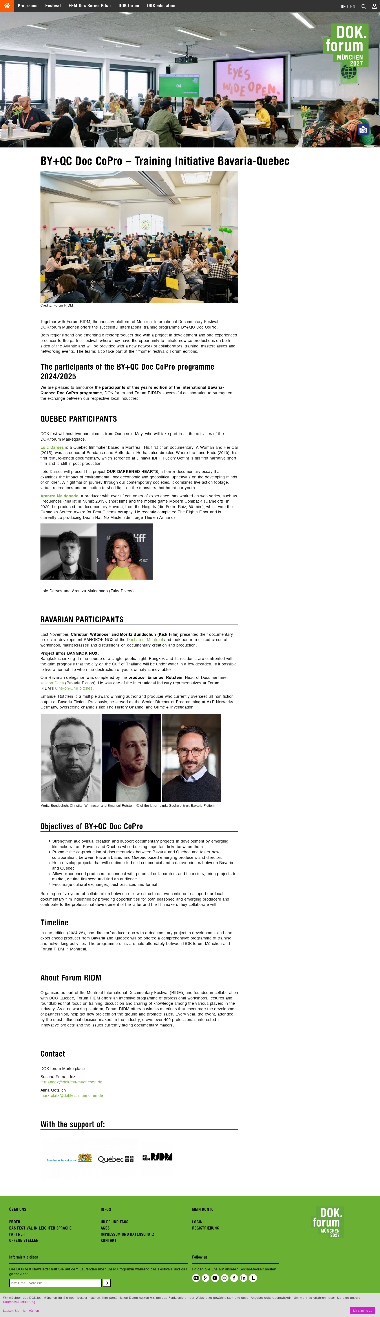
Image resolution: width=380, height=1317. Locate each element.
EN (352, 6)
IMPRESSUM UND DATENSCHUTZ (128, 1234)
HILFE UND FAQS (114, 1222)
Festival (53, 5)
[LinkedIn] (243, 1278)
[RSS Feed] (206, 1278)
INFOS (106, 1209)
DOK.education (161, 5)
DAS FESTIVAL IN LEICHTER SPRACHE (40, 1228)
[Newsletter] (196, 1278)
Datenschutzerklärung (19, 1302)
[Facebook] (234, 1278)
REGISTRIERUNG (205, 1228)
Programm (27, 5)
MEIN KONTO (203, 1209)
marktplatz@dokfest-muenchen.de (71, 1095)
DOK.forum (129, 5)
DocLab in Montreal (145, 639)
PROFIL (15, 1222)
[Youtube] (214, 1278)
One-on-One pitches (73, 688)
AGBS (105, 1228)
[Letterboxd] (253, 1280)
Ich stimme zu (362, 1310)
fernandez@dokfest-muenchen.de (71, 1082)
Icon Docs (54, 683)
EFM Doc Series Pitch (90, 5)
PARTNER (17, 1234)
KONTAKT (109, 1240)
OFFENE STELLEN (23, 1240)
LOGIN (197, 1222)
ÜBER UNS (17, 1209)
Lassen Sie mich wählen (21, 1310)
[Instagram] (225, 1278)
